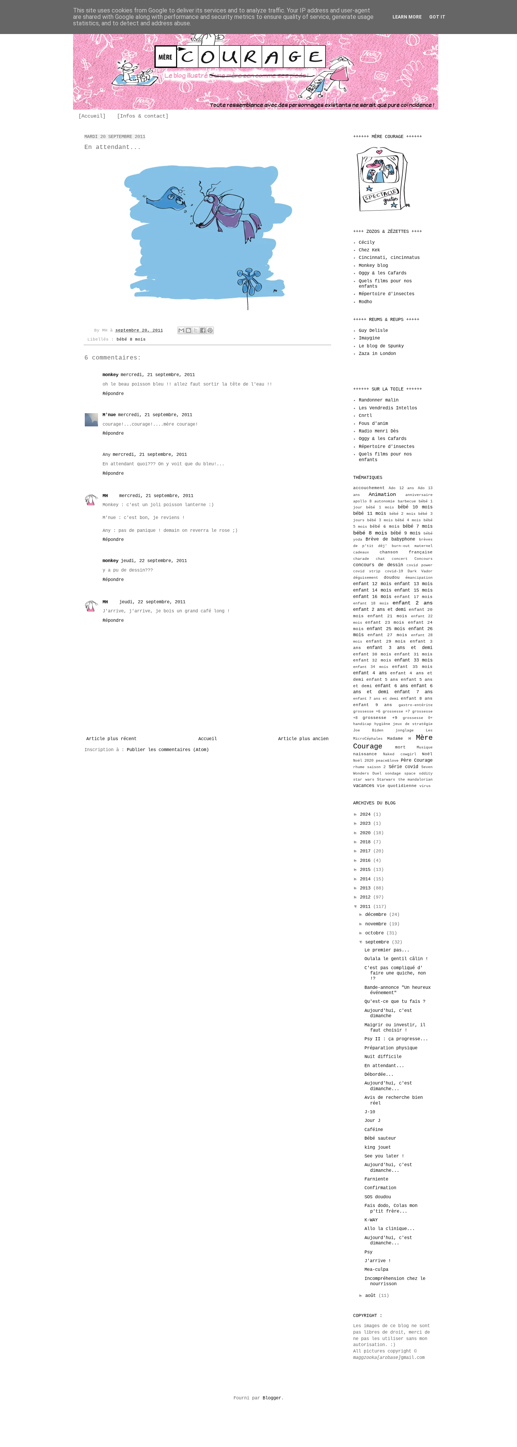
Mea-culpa (376, 1269)
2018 (366, 842)
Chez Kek (369, 250)
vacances (363, 786)
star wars (363, 780)
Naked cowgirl (399, 754)
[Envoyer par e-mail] (181, 330)
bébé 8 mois (131, 339)
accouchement (369, 488)
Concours (423, 559)
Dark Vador (420, 571)
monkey (110, 375)
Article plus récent (111, 739)
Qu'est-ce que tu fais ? (394, 1001)
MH (105, 496)
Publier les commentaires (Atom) (168, 750)
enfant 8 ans (417, 698)
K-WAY (371, 1220)
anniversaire (419, 495)
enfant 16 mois (372, 597)
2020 (366, 833)
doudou (392, 577)
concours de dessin (378, 565)
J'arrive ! (377, 1261)
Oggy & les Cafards (382, 273)
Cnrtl (365, 415)
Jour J (372, 1120)
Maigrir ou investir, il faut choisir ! (394, 1028)
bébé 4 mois (408, 520)
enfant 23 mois (384, 622)
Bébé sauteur (380, 1138)
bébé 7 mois (418, 526)
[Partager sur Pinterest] (210, 330)
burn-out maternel (412, 546)
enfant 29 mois (386, 641)
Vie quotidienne (397, 786)
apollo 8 (362, 501)
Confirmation (380, 1188)
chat (380, 559)
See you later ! (384, 1156)
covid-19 (394, 571)
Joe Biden (368, 730)
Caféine (373, 1130)
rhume (358, 767)
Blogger (272, 1398)
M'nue (109, 415)
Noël (427, 754)
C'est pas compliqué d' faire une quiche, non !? (395, 973)
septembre (378, 942)
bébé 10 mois (415, 507)
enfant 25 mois (386, 629)
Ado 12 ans (401, 488)
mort (400, 747)
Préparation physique (390, 1048)
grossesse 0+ (418, 718)
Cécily (367, 242)
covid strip (366, 571)
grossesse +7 (396, 712)
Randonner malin (379, 400)
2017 (366, 851)
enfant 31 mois (413, 654)
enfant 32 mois (372, 660)
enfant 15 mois (413, 590)
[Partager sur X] (195, 330)
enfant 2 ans (412, 603)
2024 (366, 814)
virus (425, 786)
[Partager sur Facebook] (203, 330)
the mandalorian (415, 780)
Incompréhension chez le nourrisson (394, 1281)
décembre (377, 914)
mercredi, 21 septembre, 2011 (158, 375)
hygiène (382, 724)
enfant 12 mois (372, 584)
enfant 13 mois (413, 584)
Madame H (399, 738)
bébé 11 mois (369, 513)
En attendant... (384, 1066)
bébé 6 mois (385, 526)
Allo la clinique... (389, 1229)
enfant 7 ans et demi (376, 699)
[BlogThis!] (188, 330)
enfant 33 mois (413, 660)
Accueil (207, 739)
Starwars (386, 780)
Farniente (376, 1179)
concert (400, 559)
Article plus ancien (303, 739)
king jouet (377, 1147)
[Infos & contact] (142, 116)
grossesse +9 (380, 718)
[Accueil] (92, 116)
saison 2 (376, 767)
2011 (366, 906)
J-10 (369, 1112)
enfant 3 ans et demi (400, 648)
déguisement (365, 578)
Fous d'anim (373, 423)
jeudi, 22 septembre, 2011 (154, 561)
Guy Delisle (373, 330)
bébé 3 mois (380, 520)
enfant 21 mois (387, 616)
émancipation (419, 578)
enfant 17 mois (413, 597)
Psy (368, 1252)
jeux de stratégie (413, 724)
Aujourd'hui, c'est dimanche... (388, 1086)
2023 (366, 823)
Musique (425, 747)
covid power (419, 565)
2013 (366, 888)
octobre (375, 933)
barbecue (407, 501)
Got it (437, 17)
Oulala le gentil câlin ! (396, 959)
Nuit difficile (383, 1057)
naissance (365, 754)
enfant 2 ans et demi (379, 609)
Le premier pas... (387, 950)
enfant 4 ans (370, 673)
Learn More (407, 17)
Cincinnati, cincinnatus (389, 257)
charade (361, 559)
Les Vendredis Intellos (388, 408)
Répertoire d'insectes (386, 294)
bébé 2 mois (402, 514)
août (371, 1295)
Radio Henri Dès (379, 431)
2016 (366, 860)
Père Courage (417, 760)
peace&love (387, 761)
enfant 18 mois (371, 603)
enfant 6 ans (391, 686)
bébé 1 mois (380, 507)
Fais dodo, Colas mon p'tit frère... (390, 1208)
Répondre (113, 394)
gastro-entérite (416, 705)
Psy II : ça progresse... (396, 1039)
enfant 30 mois (372, 654)
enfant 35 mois (412, 667)
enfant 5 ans (382, 679)
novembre (377, 924)
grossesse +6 (366, 712)
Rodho (365, 302)
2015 (366, 869)
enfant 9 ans (372, 705)
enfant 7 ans (413, 692)
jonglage (405, 730)
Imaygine (369, 338)
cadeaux (361, 552)
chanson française (406, 552)
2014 (366, 879)
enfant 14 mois (372, 590)
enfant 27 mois (387, 635)
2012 (366, 897)
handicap (362, 724)
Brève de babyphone (391, 539)
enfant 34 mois (370, 667)
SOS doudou (377, 1197)
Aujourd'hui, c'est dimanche (388, 1013)
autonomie (384, 501)
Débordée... (379, 1074)
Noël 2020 (363, 761)
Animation (382, 494)
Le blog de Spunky (381, 346)
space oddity (418, 774)
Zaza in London (377, 353)
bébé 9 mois (405, 533)
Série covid (403, 767)
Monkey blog (373, 265)
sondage (393, 774)
